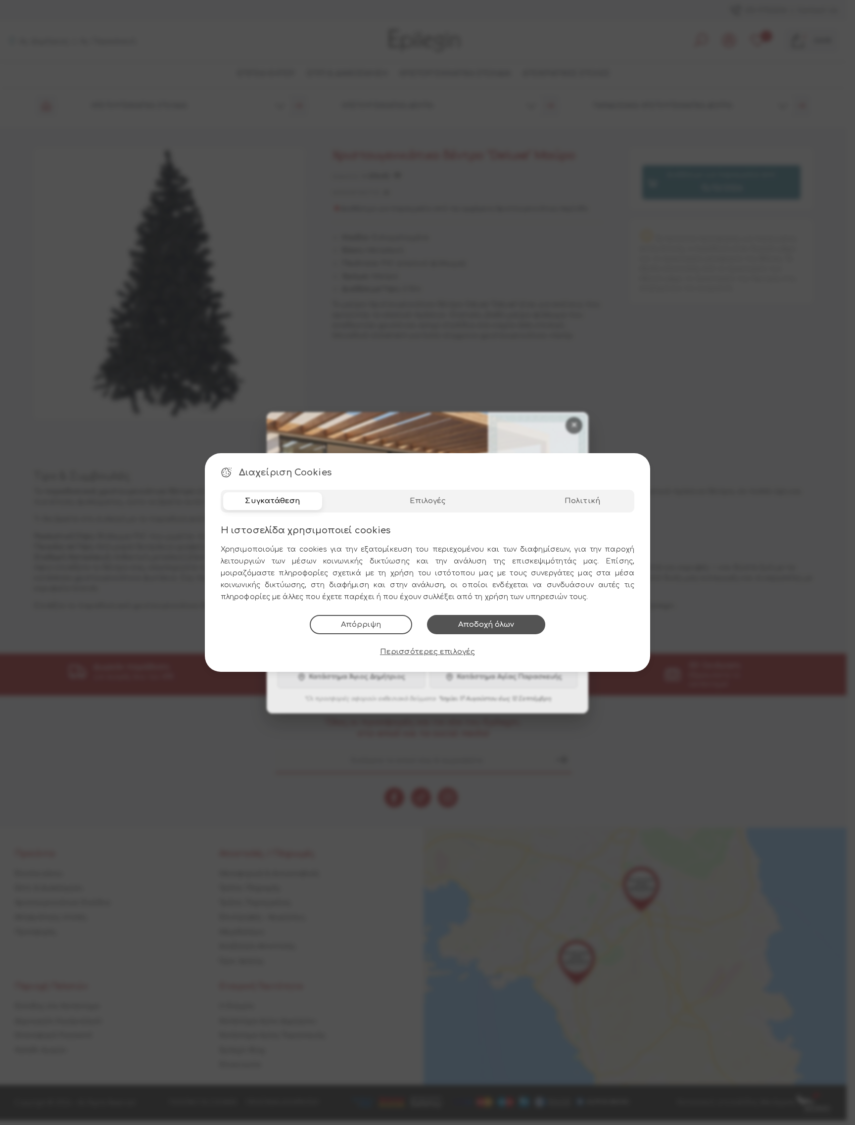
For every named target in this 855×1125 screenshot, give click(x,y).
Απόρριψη (361, 624)
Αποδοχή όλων (486, 624)
